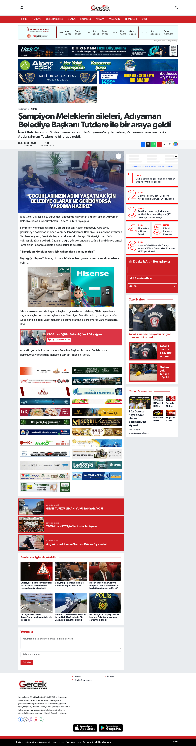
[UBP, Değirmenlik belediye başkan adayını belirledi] (71, 571)
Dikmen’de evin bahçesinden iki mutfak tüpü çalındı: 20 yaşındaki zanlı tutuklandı (70, 617)
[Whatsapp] (41, 719)
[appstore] (85, 728)
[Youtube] (36, 719)
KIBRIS (24, 19)
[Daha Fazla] (159, 144)
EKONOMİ (85, 19)
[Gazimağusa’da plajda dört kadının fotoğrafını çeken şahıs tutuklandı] (105, 603)
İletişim (110, 677)
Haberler (22, 109)
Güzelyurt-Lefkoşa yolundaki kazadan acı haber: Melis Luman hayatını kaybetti (36, 585)
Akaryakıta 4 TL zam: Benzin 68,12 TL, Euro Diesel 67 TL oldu (143, 231)
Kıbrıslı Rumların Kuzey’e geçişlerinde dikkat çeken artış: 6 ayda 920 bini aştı (170, 231)
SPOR (145, 19)
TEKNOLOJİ (131, 19)
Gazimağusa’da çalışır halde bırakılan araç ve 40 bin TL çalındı (155, 180)
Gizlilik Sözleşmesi (83, 680)
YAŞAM (100, 19)
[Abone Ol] (175, 144)
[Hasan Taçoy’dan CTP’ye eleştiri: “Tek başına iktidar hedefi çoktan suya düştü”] (105, 571)
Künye (78, 677)
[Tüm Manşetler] (174, 391)
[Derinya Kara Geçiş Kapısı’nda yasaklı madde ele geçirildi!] (37, 603)
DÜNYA (71, 19)
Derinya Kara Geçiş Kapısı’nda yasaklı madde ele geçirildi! (36, 617)
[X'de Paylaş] (148, 144)
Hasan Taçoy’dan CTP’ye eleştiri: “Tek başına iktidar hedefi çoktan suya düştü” (104, 585)
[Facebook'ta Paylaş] (143, 144)
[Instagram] (30, 719)
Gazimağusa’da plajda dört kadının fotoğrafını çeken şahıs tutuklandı (104, 617)
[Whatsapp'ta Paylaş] (153, 144)
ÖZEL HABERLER (54, 19)
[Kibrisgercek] (100, 7)
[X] (25, 719)
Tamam (175, 742)
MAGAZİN (114, 19)
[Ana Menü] (176, 19)
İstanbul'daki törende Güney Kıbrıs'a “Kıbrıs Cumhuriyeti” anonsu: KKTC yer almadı (157, 248)
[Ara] (176, 8)
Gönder (27, 662)
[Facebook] (20, 719)
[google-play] (111, 728)
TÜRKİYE (36, 19)
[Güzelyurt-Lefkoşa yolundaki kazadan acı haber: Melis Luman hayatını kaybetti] (37, 571)
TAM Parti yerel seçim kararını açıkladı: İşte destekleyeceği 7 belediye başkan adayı (154, 214)
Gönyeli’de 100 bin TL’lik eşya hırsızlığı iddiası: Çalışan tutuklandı (156, 197)
